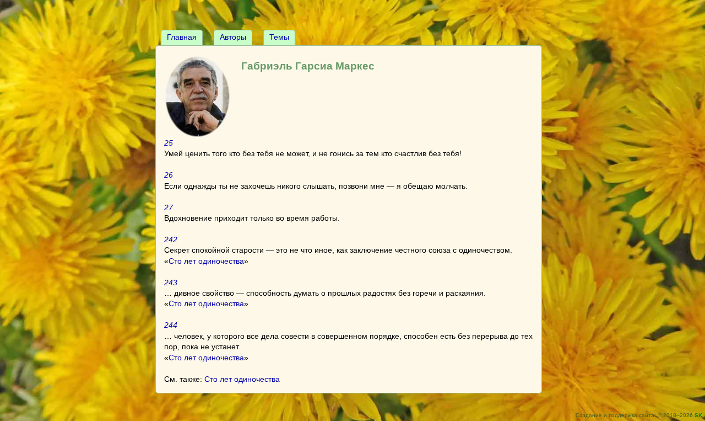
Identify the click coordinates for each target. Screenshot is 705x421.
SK (698, 415)
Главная (182, 37)
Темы (279, 37)
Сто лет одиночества (206, 261)
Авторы (233, 37)
